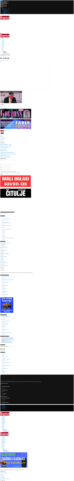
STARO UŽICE (4, 407)
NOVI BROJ (5, 13)
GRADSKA (3, 38)
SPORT (3, 49)
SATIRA (3, 426)
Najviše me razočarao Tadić (4, 147)
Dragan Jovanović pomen (3, 5)
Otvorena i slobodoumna (3, 472)
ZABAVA (3, 408)
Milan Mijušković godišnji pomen (4, 3)
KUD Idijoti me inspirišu (5, 285)
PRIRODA (3, 405)
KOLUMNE (3, 42)
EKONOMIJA (4, 442)
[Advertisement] (37, 27)
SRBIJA (3, 45)
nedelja (3, 60)
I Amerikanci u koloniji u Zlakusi (6, 222)
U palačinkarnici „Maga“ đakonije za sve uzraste (7, 279)
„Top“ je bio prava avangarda (5, 282)
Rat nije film (2, 268)
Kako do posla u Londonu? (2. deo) (6, 362)
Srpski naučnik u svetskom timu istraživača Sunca (8, 237)
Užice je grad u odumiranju (4, 265)
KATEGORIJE (2, 346)
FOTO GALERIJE (4, 409)
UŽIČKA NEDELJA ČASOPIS (6, 12)
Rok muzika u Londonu (4, 368)
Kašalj (7, 340)
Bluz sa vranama (3, 149)
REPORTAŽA (4, 406)
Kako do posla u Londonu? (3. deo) (6, 359)
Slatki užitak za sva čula (5, 291)
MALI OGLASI (5, 10)
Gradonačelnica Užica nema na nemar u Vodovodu (8, 153)
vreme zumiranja (5, 108)
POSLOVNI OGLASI (6, 451)
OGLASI (3, 9)
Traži (8, 54)
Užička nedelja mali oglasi (3, 2)
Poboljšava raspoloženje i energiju (8, 342)
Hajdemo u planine (4, 371)
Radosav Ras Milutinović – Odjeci (4, 1)
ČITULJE (4, 11)
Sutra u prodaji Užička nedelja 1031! (8, 339)
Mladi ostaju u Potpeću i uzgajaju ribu (6, 276)
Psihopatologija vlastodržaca (4, 247)
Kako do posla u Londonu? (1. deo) (6, 365)
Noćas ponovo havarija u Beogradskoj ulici (7, 152)
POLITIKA (3, 41)
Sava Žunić (1, 4)
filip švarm (1, 108)
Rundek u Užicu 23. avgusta (4, 155)
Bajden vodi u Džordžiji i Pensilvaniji (6, 225)
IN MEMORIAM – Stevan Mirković (9, 337)
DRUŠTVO (3, 438)
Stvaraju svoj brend (4, 288)
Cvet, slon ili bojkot (4, 393)
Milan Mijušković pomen (3, 256)
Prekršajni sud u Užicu (4, 150)
